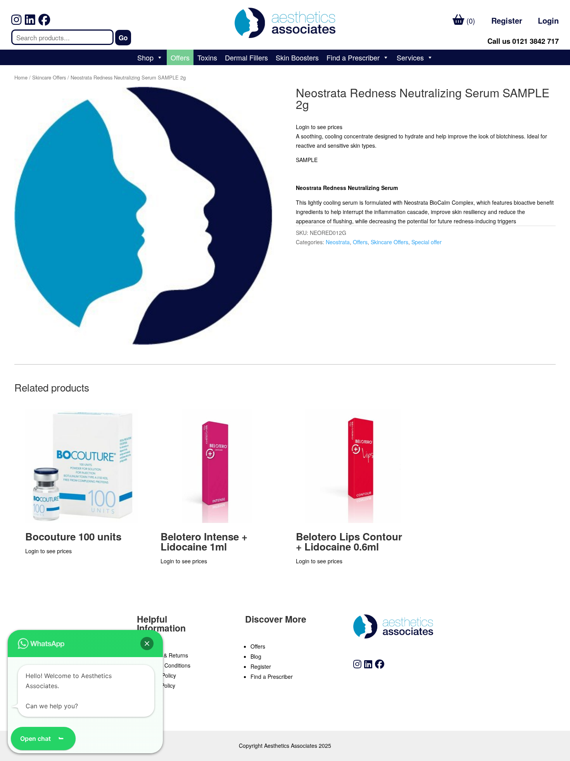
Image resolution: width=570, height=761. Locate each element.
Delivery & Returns (165, 655)
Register (506, 20)
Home (21, 77)
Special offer (426, 242)
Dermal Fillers (246, 57)
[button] (147, 643)
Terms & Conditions (166, 665)
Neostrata (338, 242)
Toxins (207, 57)
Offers (180, 57)
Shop (145, 57)
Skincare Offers (49, 77)
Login (548, 20)
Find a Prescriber (353, 57)
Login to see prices (319, 127)
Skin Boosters (297, 57)
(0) (470, 21)
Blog (255, 656)
